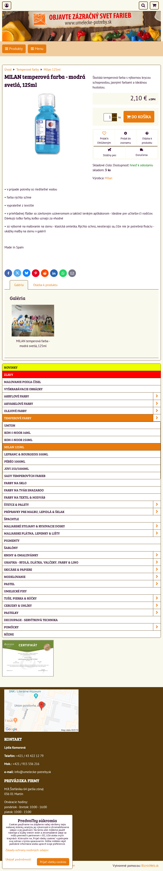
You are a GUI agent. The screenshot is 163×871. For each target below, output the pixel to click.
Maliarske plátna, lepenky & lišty (32, 533)
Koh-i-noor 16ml (17, 432)
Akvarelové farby (18, 403)
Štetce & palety (16, 504)
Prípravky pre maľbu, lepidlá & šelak (34, 511)
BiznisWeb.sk (150, 865)
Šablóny (11, 547)
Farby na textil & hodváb (24, 497)
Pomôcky (11, 627)
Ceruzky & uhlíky (18, 605)
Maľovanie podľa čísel (22, 381)
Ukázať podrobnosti (18, 859)
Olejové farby (15, 410)
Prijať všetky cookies (53, 862)
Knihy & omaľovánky (21, 555)
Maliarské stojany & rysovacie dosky (34, 526)
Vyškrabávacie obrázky (23, 389)
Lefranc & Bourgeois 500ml (26, 454)
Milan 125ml (14, 447)
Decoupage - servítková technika (31, 619)
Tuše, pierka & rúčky (20, 598)
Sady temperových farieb (24, 475)
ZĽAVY (8, 374)
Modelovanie (14, 576)
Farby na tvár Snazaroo (24, 490)
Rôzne (9, 634)
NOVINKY (11, 367)
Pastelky (11, 612)
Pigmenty (12, 540)
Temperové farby (17, 418)
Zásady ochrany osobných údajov (27, 850)
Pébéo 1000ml (14, 461)
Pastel (9, 584)
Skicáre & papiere (18, 569)
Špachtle (11, 519)
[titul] (81, 40)
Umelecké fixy (15, 591)
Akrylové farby (16, 396)
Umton (9, 425)
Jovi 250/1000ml (16, 468)
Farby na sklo (15, 483)
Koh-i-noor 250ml (18, 439)
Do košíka (141, 116)
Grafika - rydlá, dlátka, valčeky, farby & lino (41, 562)
